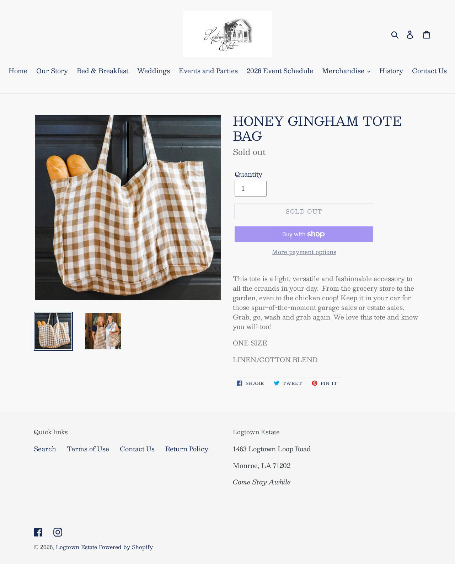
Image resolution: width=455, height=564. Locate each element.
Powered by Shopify (126, 546)
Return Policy (186, 449)
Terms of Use (88, 449)
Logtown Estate (76, 546)
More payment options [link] (304, 252)
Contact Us (137, 449)
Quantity (248, 174)
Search (45, 449)
